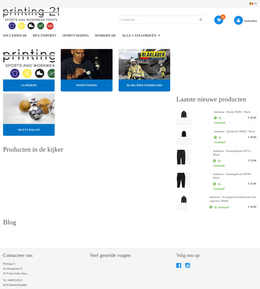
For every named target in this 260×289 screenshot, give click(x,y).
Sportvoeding (75, 35)
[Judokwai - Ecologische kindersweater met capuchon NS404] (181, 203)
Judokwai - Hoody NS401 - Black (232, 111)
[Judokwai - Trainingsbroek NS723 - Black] (183, 156)
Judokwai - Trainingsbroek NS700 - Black (232, 176)
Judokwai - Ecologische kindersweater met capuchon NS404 (232, 199)
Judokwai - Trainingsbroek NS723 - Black (232, 152)
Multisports (44, 35)
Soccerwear (15, 35)
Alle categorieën (139, 35)
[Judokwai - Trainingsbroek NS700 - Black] (183, 180)
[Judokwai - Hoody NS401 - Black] (184, 117)
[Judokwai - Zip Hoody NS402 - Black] (184, 137)
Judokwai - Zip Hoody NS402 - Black (234, 131)
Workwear (105, 35)
